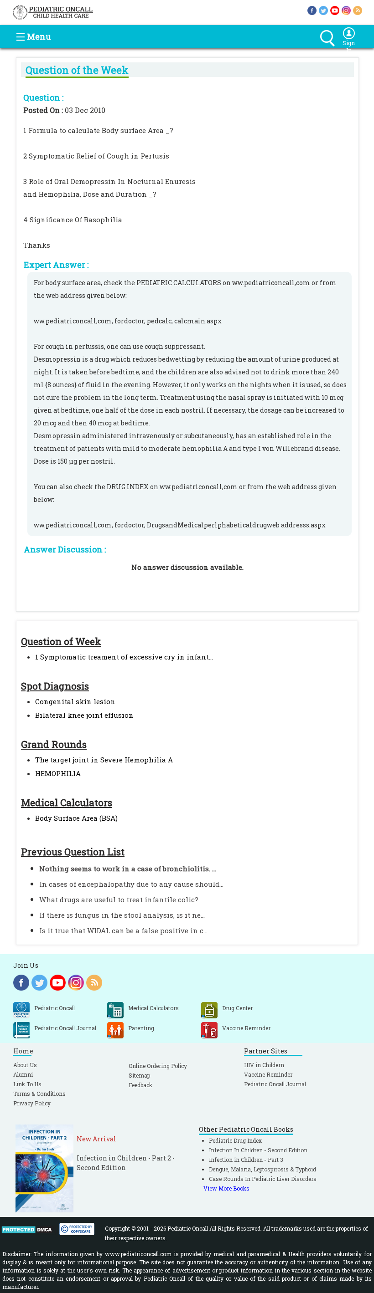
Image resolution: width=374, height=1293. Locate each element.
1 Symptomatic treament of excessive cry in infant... (124, 656)
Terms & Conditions (39, 1093)
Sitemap (139, 1075)
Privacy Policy (32, 1103)
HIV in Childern (264, 1064)
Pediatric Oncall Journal (275, 1084)
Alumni (23, 1074)
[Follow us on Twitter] (323, 9)
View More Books (226, 1188)
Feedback (140, 1085)
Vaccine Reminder (268, 1074)
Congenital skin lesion (75, 701)
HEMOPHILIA (58, 773)
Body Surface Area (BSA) (76, 818)
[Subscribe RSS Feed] (357, 9)
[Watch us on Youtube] (334, 9)
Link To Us (27, 1084)
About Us (25, 1064)
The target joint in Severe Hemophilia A (104, 759)
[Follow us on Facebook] (312, 9)
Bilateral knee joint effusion (84, 715)
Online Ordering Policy (158, 1065)
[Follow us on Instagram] (346, 9)
